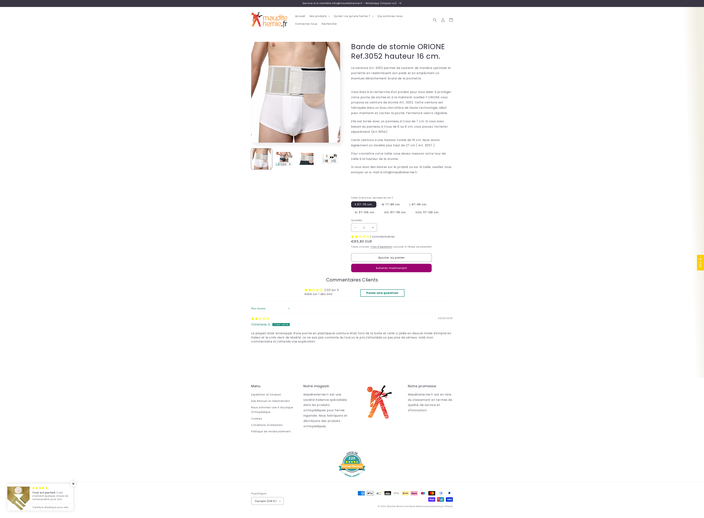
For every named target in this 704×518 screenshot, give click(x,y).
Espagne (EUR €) (265, 501)
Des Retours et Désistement (270, 401)
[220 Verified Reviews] (352, 479)
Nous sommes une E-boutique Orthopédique (272, 410)
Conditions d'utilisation (267, 425)
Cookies (256, 418)
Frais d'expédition (382, 246)
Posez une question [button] (382, 293)
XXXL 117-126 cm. (427, 212)
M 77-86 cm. (391, 204)
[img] (260, 319)
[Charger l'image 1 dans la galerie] (261, 159)
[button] (319, 16)
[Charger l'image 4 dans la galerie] (329, 159)
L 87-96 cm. (418, 204)
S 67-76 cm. (364, 204)
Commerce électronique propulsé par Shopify (428, 506)
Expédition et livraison (266, 394)
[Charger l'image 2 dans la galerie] (284, 159)
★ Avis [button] (700, 262)
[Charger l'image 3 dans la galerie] (307, 159)
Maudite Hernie (395, 506)
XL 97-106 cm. (365, 212)
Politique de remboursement (271, 431)
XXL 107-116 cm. (395, 212)
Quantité (356, 220)
